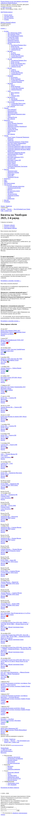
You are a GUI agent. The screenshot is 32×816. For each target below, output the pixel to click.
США (9, 91)
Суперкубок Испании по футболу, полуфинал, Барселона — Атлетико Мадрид (14, 696)
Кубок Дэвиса (12, 163)
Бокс (5, 180)
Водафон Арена (5, 341)
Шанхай (3, 616)
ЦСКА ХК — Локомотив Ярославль (11, 473)
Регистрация (11, 761)
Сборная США (15, 95)
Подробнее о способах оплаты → (10, 321)
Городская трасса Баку (7, 351)
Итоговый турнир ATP (14, 160)
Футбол (6, 31)
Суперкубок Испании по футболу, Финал (13, 708)
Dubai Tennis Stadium (7, 390)
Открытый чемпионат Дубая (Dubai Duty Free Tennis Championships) (18, 142)
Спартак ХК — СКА (7, 463)
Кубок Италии (15, 71)
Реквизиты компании (14, 769)
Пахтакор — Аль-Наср (7, 719)
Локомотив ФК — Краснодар (9, 516)
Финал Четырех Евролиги (15, 123)
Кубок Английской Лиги (18, 63)
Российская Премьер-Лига (18, 45)
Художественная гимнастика (16, 186)
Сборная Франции (16, 89)
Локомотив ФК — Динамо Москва (11, 538)
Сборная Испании (16, 57)
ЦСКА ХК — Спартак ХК (8, 397)
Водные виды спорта (14, 191)
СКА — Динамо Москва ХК (9, 454)
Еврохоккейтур (12, 111)
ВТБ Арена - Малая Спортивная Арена (12, 627)
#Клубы (6, 200)
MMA (6, 181)
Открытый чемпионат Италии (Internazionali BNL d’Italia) (16, 153)
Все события (11, 106)
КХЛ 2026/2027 (12, 109)
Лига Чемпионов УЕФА (15, 33)
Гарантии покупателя (14, 757)
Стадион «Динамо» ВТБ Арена (10, 583)
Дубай (2, 391)
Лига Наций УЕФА (13, 39)
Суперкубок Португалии (18, 103)
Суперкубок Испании (17, 56)
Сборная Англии (16, 66)
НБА (9, 132)
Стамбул (3, 343)
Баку (2, 352)
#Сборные (7, 201)
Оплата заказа (8, 15)
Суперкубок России (17, 48)
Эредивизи (14, 99)
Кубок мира (11, 174)
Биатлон (6, 169)
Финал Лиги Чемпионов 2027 (9, 728)
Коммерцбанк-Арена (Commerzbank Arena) (13, 332)
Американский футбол (14, 188)
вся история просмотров (17, 745)
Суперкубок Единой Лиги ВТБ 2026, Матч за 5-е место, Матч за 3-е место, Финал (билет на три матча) (15, 661)
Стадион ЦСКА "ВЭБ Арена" (9, 485)
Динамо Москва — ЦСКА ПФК (10, 603)
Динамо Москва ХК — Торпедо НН (11, 407)
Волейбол (10, 192)
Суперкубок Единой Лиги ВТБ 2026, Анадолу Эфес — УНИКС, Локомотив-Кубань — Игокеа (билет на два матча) (16, 649)
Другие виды (8, 184)
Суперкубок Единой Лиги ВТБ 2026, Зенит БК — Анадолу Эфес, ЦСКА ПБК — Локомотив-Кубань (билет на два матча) (15, 636)
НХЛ (9, 115)
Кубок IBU (11, 175)
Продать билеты (9, 18)
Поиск (9, 774)
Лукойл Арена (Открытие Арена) (10, 550)
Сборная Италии (16, 74)
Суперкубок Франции (17, 88)
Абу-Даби (3, 362)
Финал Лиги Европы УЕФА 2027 (10, 330)
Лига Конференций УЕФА (15, 36)
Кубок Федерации (13, 165)
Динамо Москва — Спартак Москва (11, 593)
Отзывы (6, 19)
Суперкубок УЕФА (13, 37)
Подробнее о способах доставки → (11, 280)
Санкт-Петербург (6, 457)
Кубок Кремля (12, 161)
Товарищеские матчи (14, 42)
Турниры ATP (12, 158)
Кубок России (15, 46)
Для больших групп (13, 783)
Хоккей (6, 108)
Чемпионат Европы (13, 40)
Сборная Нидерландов (17, 100)
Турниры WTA (12, 155)
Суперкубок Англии (17, 65)
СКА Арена (4, 455)
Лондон (9, 209)
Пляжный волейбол (13, 195)
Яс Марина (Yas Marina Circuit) (10, 360)
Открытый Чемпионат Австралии (17, 166)
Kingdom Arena (5, 369)
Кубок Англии (15, 62)
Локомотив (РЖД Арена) (8, 518)
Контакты (3, 752)
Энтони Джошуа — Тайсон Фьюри (11, 368)
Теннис (6, 135)
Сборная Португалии (17, 105)
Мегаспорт (4, 399)
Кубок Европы (12, 128)
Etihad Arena (4, 675)
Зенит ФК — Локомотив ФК (9, 494)
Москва (3, 401)
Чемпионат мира (12, 112)
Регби (9, 197)
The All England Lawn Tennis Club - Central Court (17, 741)
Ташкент (3, 722)
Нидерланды (11, 97)
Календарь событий (13, 772)
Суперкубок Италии (17, 72)
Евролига (10, 122)
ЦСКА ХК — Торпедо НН (8, 435)
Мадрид (3, 731)
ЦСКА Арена (5, 427)
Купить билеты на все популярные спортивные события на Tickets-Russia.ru (14, 2)
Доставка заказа (8, 16)
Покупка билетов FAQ (14, 778)
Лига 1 (13, 85)
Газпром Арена (5, 496)
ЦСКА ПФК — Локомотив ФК (10, 483)
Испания (10, 51)
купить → (3, 28)
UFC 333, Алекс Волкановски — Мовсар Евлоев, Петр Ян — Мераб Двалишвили (15, 673)
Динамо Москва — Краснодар (9, 582)
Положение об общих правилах (10, 787)
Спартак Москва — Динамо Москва (11, 549)
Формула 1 (7, 178)
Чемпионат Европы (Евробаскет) (17, 126)
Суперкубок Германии (17, 80)
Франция (10, 83)
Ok (18, 810)
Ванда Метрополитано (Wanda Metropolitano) (14, 730)
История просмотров (14, 763)
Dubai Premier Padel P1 (14, 145)
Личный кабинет (12, 760)
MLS (12, 94)
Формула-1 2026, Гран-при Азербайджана (13, 349)
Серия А (13, 69)
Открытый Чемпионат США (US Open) (19, 146)
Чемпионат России (13, 177)
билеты (3, 335)
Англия (10, 59)
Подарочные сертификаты (15, 758)
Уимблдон (10, 140)
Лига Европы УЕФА (14, 34)
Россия (10, 43)
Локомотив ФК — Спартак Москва (11, 527)
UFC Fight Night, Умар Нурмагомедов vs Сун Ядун (15, 613)
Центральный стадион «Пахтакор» (11, 720)
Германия (10, 75)
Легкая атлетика (12, 194)
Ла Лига (13, 52)
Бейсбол (10, 189)
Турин (2, 380)
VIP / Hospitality (12, 784)
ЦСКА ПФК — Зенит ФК (8, 560)
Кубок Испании (15, 54)
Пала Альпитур (5, 379)
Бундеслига (14, 77)
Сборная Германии (16, 82)
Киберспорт (11, 198)
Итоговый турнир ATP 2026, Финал (11, 377)
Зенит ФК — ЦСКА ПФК (8, 505)
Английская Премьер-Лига (19, 60)
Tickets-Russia (5, 748)
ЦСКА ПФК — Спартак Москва (10, 571)
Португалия (11, 102)
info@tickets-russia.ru (6, 12)
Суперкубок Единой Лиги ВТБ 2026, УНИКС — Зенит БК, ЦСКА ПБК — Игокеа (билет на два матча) (15, 624)
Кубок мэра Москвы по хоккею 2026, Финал (14, 416)
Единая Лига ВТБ (13, 129)
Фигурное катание (9, 183)
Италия (10, 68)
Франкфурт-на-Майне (7, 334)
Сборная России (15, 49)
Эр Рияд (3, 371)
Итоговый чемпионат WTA (16, 157)
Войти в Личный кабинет (8, 22)
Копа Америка (15, 92)
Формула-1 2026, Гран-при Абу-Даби (11, 358)
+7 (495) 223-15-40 (6, 7)
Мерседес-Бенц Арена (7, 614)
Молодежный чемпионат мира (16, 114)
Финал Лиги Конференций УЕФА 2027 (12, 340)
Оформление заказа (13, 777)
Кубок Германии (16, 79)
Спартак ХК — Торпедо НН (9, 444)
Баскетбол (7, 120)
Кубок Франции (15, 86)
